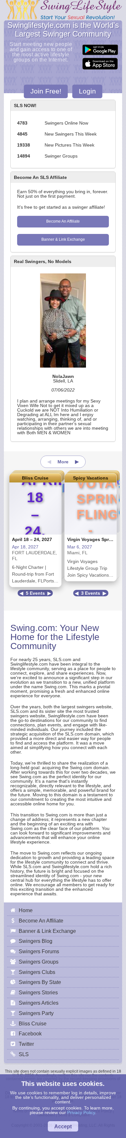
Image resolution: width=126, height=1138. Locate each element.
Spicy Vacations (90, 478)
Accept (63, 1126)
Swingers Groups (38, 962)
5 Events (35, 593)
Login (87, 91)
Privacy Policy (81, 1112)
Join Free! (45, 91)
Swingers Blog (35, 941)
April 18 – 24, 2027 (32, 539)
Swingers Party (36, 1013)
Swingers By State (40, 982)
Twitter (26, 1044)
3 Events (90, 593)
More (63, 461)
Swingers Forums (39, 951)
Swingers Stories (38, 992)
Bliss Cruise (35, 478)
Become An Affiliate (63, 221)
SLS (24, 1054)
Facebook (30, 1033)
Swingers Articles (38, 1003)
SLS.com (62, 659)
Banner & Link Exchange (63, 239)
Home (26, 910)
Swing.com (32, 628)
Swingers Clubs (37, 972)
